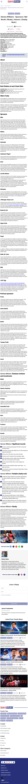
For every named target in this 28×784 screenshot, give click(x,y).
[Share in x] (4, 762)
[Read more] (14, 634)
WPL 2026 (2, 745)
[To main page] (14, 2)
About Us (3, 765)
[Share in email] (13, 762)
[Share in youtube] (9, 762)
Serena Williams (19, 31)
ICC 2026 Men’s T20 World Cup (12, 718)
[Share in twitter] (13, 546)
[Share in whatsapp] (19, 546)
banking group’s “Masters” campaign (16, 204)
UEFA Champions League (12, 713)
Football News (3, 713)
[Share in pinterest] (16, 546)
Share (19, 29)
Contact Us (3, 767)
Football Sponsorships (5, 715)
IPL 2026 (21, 718)
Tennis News (7, 5)
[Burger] (1, 2)
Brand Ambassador (11, 31)
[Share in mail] (22, 546)
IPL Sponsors (3, 743)
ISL (21, 715)
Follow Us (12, 29)
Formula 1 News (9, 720)
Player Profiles (11, 13)
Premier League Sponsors (14, 715)
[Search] (27, 1)
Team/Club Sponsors (4, 752)
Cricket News (3, 718)
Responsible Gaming (6, 774)
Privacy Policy (4, 770)
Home (1, 5)
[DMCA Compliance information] (4, 780)
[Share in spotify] (11, 762)
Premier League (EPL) (22, 713)
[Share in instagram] (6, 762)
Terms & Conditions (5, 772)
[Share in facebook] (11, 546)
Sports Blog (3, 720)
